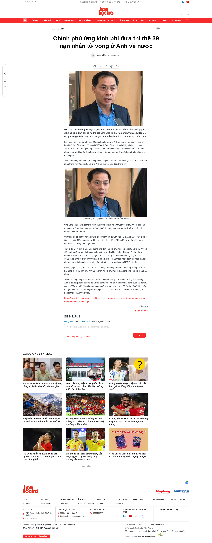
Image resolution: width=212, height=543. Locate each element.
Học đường (69, 20)
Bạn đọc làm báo (37, 536)
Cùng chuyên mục (37, 353)
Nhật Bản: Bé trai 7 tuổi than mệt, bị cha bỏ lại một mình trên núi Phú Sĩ (41, 420)
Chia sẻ (5, 73)
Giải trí (57, 20)
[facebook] (183, 2)
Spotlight (164, 20)
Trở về (5, 94)
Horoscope (176, 20)
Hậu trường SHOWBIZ (106, 20)
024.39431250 (31, 518)
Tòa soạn (27, 510)
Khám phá (46, 20)
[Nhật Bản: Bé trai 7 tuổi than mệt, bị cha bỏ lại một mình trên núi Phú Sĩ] (42, 404)
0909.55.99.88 (66, 513)
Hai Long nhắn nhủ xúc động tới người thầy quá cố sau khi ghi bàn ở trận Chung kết (42, 457)
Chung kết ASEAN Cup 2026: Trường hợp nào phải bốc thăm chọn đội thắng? (128, 421)
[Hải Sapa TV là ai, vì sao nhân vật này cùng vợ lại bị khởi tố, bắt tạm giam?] (42, 369)
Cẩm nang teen (158, 499)
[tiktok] (137, 516)
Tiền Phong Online (88, 2)
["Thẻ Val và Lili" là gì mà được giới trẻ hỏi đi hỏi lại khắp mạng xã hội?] (128, 439)
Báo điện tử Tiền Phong (106, 11)
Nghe (5, 66)
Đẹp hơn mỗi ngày (85, 20)
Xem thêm (187, 20)
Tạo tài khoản (85, 321)
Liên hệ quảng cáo (66, 510)
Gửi (139, 335)
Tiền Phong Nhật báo (110, 2)
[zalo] (144, 516)
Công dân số (46, 503)
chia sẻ (94, 66)
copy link (106, 66)
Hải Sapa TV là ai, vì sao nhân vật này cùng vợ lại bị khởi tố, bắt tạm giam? (42, 384)
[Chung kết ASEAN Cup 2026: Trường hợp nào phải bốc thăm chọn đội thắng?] (128, 404)
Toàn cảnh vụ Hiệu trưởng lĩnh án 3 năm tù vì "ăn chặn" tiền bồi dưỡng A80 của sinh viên (84, 386)
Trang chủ (25, 20)
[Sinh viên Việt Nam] (181, 492)
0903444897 (98, 513)
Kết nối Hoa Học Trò (86, 503)
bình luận (117, 66)
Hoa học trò (30, 489)
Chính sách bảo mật (169, 510)
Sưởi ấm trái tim (121, 499)
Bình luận (5, 87)
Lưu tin (5, 80)
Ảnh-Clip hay (138, 20)
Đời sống (35, 20)
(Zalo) (74, 513)
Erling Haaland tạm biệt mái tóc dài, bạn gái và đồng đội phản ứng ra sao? (127, 386)
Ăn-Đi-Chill (124, 20)
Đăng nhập (69, 321)
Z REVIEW (152, 20)
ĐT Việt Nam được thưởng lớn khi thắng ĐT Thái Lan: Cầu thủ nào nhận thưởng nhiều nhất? (85, 421)
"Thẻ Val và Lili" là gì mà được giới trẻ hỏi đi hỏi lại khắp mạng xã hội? (127, 455)
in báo (111, 66)
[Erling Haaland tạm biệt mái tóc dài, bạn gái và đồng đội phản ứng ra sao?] (128, 369)
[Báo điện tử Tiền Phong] (162, 492)
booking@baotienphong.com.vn (72, 516)
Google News (158, 29)
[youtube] (187, 2)
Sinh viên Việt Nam (131, 2)
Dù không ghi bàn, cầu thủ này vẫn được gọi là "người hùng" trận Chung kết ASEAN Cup (84, 457)
